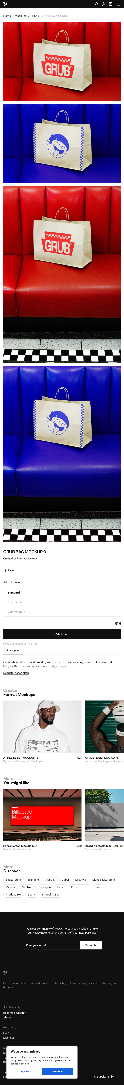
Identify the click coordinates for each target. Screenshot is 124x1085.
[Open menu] (119, 4)
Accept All (57, 1071)
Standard (14, 592)
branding (33, 879)
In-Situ (11, 849)
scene (32, 894)
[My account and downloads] (103, 4)
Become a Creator (14, 1012)
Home (7, 15)
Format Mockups (27, 558)
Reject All (26, 1071)
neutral (26, 887)
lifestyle (80, 879)
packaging (44, 887)
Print (34, 15)
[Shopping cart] (111, 4)
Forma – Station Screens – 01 (104, 846)
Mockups (20, 15)
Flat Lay (50, 879)
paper (61, 887)
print (98, 887)
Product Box (13, 894)
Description (13, 650)
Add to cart (61, 634)
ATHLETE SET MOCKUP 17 (20, 757)
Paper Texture (80, 887)
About (7, 1017)
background (13, 879)
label (65, 879)
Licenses (9, 1037)
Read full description (16, 672)
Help (6, 1033)
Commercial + (17, 611)
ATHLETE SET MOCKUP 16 (102, 757)
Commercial (15, 602)
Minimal (11, 887)
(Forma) (93, 849)
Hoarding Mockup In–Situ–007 (23, 846)
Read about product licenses (20, 643)
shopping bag (51, 894)
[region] (42, 1062)
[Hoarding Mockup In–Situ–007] (42, 815)
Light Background (103, 879)
